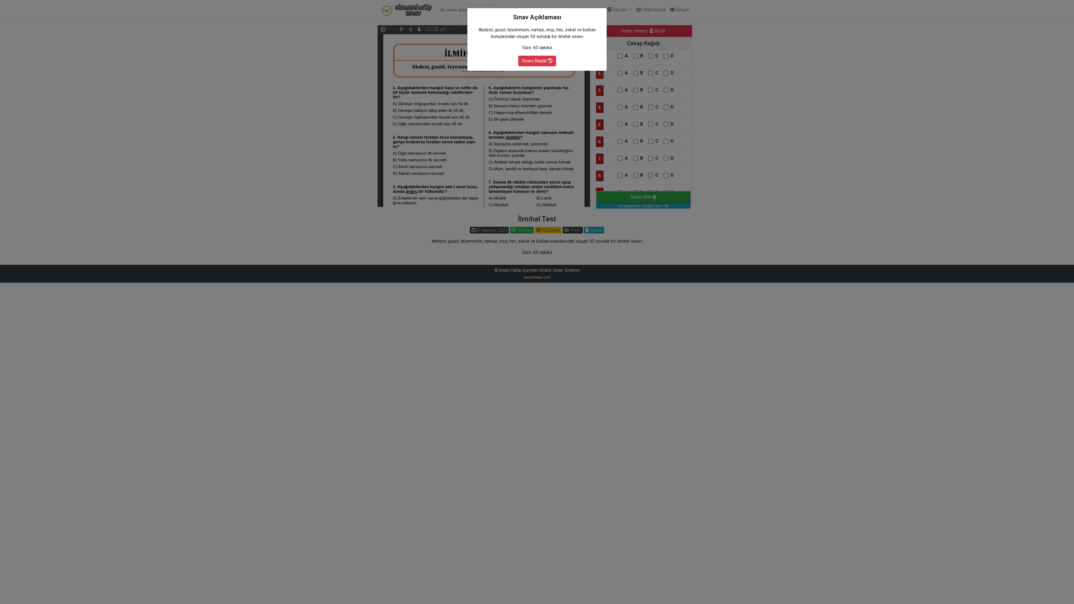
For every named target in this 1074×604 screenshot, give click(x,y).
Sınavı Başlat (535, 60)
